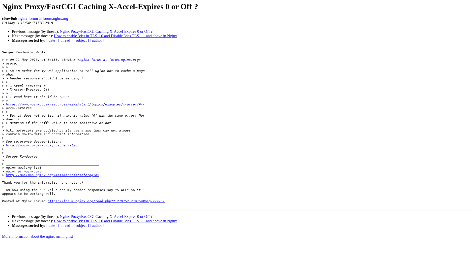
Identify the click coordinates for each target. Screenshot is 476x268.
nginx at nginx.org (24, 171)
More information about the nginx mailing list (37, 236)
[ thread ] (65, 40)
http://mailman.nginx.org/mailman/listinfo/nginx (52, 175)
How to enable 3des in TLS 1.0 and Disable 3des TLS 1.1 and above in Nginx (115, 36)
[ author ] (97, 40)
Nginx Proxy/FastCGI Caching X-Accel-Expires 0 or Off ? (106, 31)
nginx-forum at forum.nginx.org (43, 18)
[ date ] (51, 40)
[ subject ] (81, 40)
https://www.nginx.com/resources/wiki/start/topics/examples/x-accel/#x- (75, 104)
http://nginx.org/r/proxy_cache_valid (41, 145)
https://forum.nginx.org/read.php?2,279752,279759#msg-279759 (106, 201)
